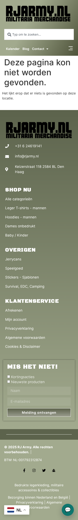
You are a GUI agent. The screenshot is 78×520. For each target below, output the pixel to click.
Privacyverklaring (29, 502)
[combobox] (39, 34)
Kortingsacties (23, 377)
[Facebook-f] (24, 470)
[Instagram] (34, 470)
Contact (38, 49)
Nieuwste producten (28, 382)
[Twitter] (44, 470)
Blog (25, 49)
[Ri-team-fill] (54, 470)
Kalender (13, 49)
